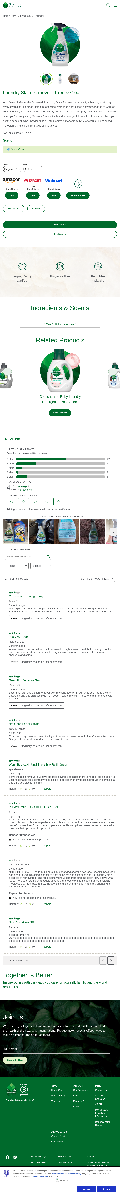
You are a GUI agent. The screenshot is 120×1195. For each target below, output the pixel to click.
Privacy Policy (74, 1174)
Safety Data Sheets (101, 1097)
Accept (86, 1189)
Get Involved (57, 1141)
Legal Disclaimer (38, 1163)
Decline (106, 1189)
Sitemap (90, 1157)
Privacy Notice (37, 1157)
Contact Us (101, 1090)
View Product (60, 413)
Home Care (9, 15)
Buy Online (60, 225)
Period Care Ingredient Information (101, 1113)
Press (76, 1106)
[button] (78, 195)
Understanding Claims (102, 1123)
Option (5, 164)
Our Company (80, 1090)
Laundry (39, 15)
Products (25, 15)
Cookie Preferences (39, 1176)
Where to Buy (58, 1095)
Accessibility (64, 1163)
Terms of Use (64, 1157)
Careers (77, 1101)
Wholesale (56, 1101)
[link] (12, 195)
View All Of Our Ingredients (60, 324)
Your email (10, 1049)
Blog (75, 1095)
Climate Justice (59, 1136)
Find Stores (60, 234)
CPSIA (98, 1104)
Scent (25, 164)
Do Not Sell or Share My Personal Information (98, 1164)
